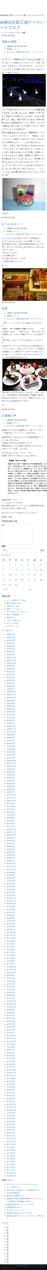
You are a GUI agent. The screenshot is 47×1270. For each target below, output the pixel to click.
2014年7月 (11, 1050)
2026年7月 (11, 637)
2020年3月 (11, 855)
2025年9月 (11, 666)
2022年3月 (11, 786)
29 (4, 584)
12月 (18, 32)
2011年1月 (11, 1170)
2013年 (11, 32)
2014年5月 (11, 1055)
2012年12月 (11, 1104)
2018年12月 (11, 898)
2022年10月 (11, 766)
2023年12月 (11, 726)
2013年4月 (11, 1092)
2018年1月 (11, 929)
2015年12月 (11, 1001)
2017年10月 (11, 938)
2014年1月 (11, 1067)
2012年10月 (11, 1110)
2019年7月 (11, 878)
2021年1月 (11, 826)
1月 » (30, 589)
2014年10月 (11, 1041)
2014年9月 (11, 1044)
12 (29, 569)
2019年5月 (11, 883)
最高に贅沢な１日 (13, 603)
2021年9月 (11, 803)
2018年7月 (11, 912)
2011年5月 (11, 1158)
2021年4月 (11, 817)
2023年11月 (11, 729)
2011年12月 (11, 1138)
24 (16, 579)
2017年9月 (11, 941)
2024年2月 (11, 720)
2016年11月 (11, 969)
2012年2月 (11, 1133)
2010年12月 (11, 1173)
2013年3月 (11, 1095)
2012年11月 (11, 1107)
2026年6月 (11, 640)
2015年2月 (11, 1029)
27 (35, 579)
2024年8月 (11, 703)
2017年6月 (11, 949)
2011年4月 (11, 1161)
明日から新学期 (12, 614)
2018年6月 (11, 915)
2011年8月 (11, 1150)
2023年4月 (11, 749)
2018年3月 (11, 923)
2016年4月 (11, 989)
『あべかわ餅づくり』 (15, 620)
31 (16, 584)
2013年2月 (11, 1098)
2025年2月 (11, 686)
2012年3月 (11, 1130)
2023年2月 (11, 755)
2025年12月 (11, 657)
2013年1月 (11, 1101)
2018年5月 (11, 918)
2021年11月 (11, 797)
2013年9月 (11, 1078)
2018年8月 (11, 909)
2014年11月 (11, 1038)
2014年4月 (11, 1058)
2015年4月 (11, 1024)
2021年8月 (11, 806)
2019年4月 (11, 886)
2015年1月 (11, 1032)
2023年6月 (11, 743)
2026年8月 (11, 634)
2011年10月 (11, 1144)
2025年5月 (11, 677)
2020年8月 (11, 840)
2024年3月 (11, 717)
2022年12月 (11, 760)
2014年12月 (11, 1035)
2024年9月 (11, 700)
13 (35, 569)
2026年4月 (11, 646)
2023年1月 (11, 757)
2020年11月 (11, 832)
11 (22, 569)
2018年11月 (11, 901)
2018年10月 (11, 903)
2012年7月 (11, 1118)
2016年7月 (11, 981)
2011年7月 (11, 1153)
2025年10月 (11, 663)
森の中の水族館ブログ (15, 1195)
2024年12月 (11, 691)
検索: (4, 546)
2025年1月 (11, 689)
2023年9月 (11, 734)
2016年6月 (11, 984)
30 (10, 584)
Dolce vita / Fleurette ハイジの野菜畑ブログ (23, 1190)
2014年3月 (11, 1061)
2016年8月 (11, 978)
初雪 (5, 308)
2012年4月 (11, 1127)
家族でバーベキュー (14, 609)
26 (29, 579)
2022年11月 (11, 763)
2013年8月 (11, 1081)
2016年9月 (11, 975)
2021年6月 (11, 812)
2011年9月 (11, 1147)
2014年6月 (11, 1052)
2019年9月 (11, 872)
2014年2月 (11, 1064)
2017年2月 (11, 961)
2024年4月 (11, 714)
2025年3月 (11, 683)
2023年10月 (11, 732)
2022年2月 (11, 789)
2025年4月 (11, 680)
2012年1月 (11, 1135)
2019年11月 (11, 866)
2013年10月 (11, 1075)
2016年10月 (11, 972)
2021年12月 (11, 795)
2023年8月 (11, 737)
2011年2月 (11, 1167)
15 (4, 574)
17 (16, 574)
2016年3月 (11, 992)
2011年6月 (11, 1156)
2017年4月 (11, 955)
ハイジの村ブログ (13, 1187)
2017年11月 (11, 935)
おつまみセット (12, 223)
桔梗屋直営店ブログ (14, 1207)
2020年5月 (11, 849)
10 (16, 569)
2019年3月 (11, 889)
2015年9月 (11, 1009)
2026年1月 (11, 654)
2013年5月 (11, 1090)
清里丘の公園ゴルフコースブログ (19, 1213)
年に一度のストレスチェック (18, 611)
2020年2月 (11, 858)
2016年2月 (11, 995)
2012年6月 (11, 1121)
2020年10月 (11, 835)
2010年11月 (11, 1176)
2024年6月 (11, 709)
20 (35, 574)
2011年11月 (11, 1141)
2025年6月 (11, 674)
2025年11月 (11, 660)
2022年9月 (11, 769)
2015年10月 (11, 1007)
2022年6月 (11, 777)
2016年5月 (11, 986)
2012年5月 (11, 1124)
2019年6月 (11, 881)
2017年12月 (11, 932)
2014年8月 (11, 1047)
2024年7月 (11, 706)
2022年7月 (11, 775)
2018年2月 (11, 926)
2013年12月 (11, 1070)
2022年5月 (11, 780)
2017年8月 (11, 944)
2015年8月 (11, 1012)
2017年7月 (11, 946)
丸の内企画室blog (13, 1193)
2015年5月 (11, 1021)
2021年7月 (11, 809)
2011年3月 (11, 1164)
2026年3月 (11, 648)
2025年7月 (11, 671)
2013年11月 (11, 1072)
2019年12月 (11, 863)
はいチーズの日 (12, 623)
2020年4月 (11, 852)
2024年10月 (11, 697)
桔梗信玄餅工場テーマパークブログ (29, 52)
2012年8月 (11, 1115)
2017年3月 (11, 958)
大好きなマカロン (13, 606)
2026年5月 (11, 643)
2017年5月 (11, 952)
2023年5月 (11, 746)
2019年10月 (11, 869)
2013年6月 (11, 1087)
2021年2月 (11, 823)
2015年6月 (11, 1018)
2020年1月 (11, 860)
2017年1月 (11, 964)
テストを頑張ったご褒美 (16, 600)
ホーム (4, 32)
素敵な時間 (9, 41)
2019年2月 (11, 892)
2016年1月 (11, 998)
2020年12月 (11, 829)
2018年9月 (11, 906)
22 (4, 579)
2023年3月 (11, 752)
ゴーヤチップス (12, 626)
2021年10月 (11, 800)
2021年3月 (11, 820)
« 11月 (5, 589)
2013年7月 (11, 1084)
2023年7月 (11, 740)
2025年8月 (11, 669)
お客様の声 (9, 415)
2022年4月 (11, 783)
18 (22, 574)
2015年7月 (11, 1015)
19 (29, 574)
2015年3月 (11, 1027)
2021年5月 (11, 815)
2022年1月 (11, 792)
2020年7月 (11, 843)
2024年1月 (11, 723)
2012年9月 (11, 1113)
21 (41, 574)
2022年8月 (11, 772)
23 (10, 579)
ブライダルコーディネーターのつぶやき (22, 1184)
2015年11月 (11, 1004)
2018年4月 (11, 921)
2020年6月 (11, 846)
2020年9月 (11, 838)
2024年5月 (11, 712)
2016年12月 (11, 966)
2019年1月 (11, 895)
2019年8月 (11, 875)
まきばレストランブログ (16, 1210)
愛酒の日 (10, 617)
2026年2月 (11, 651)
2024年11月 (11, 694)
